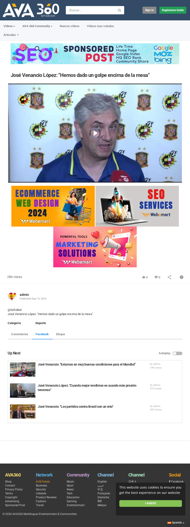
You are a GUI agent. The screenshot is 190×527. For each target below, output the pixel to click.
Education (73, 497)
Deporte (40, 323)
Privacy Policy (14, 489)
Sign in (149, 10)
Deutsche (103, 497)
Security (41, 489)
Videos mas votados (100, 26)
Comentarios (19, 334)
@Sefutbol (15, 310)
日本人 (132, 481)
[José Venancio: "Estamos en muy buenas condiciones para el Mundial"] (22, 369)
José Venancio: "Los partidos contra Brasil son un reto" (75, 406)
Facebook (42, 334)
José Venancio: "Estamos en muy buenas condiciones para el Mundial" (87, 364)
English (102, 481)
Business (41, 485)
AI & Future (43, 481)
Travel (40, 505)
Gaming (72, 501)
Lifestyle (41, 493)
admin (24, 295)
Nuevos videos (69, 26)
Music (70, 481)
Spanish (177, 522)
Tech (70, 493)
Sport (70, 485)
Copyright (11, 497)
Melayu (102, 505)
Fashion (41, 501)
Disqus (60, 334)
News (70, 489)
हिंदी (100, 501)
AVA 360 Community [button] (36, 26)
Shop (8, 481)
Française (104, 493)
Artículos (9, 35)
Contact (10, 485)
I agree (150, 503)
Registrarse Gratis (173, 10)
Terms (9, 493)
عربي (101, 485)
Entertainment (76, 505)
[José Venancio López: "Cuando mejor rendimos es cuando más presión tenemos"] (22, 390)
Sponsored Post (15, 505)
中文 (100, 489)
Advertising (12, 501)
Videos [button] (8, 26)
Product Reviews (46, 497)
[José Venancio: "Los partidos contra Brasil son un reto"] (22, 411)
